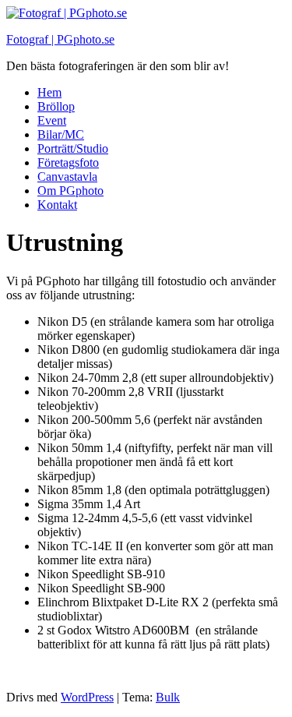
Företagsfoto (68, 162)
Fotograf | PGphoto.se (60, 39)
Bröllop (56, 106)
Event (51, 120)
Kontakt (57, 204)
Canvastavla (67, 176)
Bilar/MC (60, 134)
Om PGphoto (70, 190)
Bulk (168, 697)
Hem (49, 92)
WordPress (87, 697)
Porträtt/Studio (72, 148)
